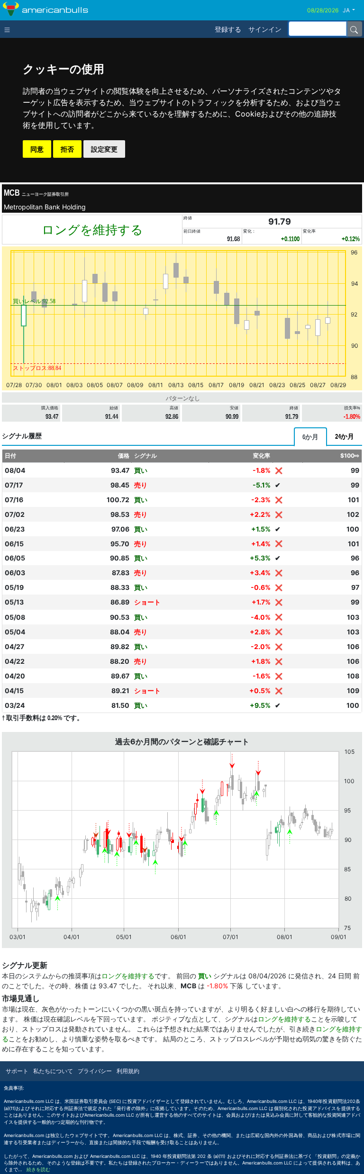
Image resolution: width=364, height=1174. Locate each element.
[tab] (310, 436)
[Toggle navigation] (9, 29)
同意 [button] (37, 149)
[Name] (354, 28)
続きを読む (38, 1169)
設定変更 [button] (104, 149)
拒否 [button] (67, 149)
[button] (352, 10)
